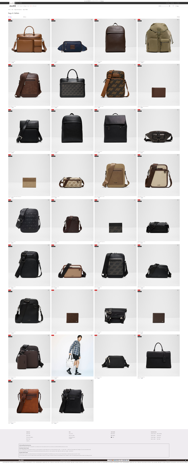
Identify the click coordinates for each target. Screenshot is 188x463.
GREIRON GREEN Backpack (141, 61)
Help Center (28, 433)
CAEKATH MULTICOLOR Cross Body (99, 106)
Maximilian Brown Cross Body (12, 377)
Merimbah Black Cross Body (98, 377)
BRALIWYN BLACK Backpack (54, 151)
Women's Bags (153, 437)
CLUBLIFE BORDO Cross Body (55, 241)
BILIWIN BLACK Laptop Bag (54, 106)
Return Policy (28, 439)
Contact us (28, 440)
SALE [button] (30, 5)
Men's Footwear (159, 433)
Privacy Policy (168, 460)
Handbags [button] (24, 5)
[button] (178, 2)
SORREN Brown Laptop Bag (11, 61)
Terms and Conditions (29, 437)
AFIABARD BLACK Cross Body (141, 241)
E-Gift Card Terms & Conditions (72, 438)
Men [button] (18, 5)
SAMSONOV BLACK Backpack (98, 151)
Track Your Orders (71, 435)
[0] (172, 5)
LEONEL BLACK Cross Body (54, 422)
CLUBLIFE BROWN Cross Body (141, 196)
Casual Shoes (159, 435)
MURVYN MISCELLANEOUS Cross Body (99, 196)
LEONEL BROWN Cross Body (12, 422)
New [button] (28, 5)
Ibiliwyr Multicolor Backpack (54, 377)
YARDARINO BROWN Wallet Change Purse (143, 106)
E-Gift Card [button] (34, 5)
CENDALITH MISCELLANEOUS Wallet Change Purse (14, 196)
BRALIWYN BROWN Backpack (98, 61)
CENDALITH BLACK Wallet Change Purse (100, 241)
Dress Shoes (159, 437)
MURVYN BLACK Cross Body (11, 241)
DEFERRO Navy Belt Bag (54, 61)
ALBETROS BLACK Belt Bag (141, 151)
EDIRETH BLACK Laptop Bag (141, 377)
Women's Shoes (153, 433)
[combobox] (164, 6)
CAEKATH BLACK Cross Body (11, 286)
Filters (11, 17)
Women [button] (21, 5)
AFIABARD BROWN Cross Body (55, 196)
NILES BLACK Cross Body (11, 151)
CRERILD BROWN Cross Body (55, 286)
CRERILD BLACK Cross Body (141, 286)
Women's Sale (153, 435)
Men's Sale (158, 439)
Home (9, 9)
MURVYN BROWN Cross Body (12, 106)
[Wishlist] (48, 20)
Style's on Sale (153, 439)
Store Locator (28, 435)
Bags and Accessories (18, 9)
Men (12, 9)
